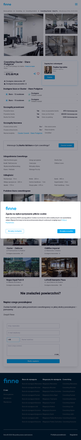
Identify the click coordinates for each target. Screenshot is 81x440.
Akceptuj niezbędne (15, 231)
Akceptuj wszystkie (66, 231)
